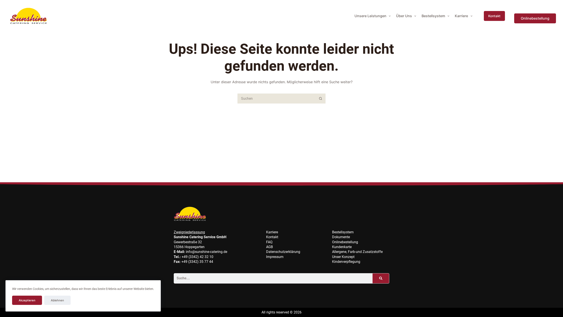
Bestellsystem (433, 16)
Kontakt (494, 16)
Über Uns (404, 16)
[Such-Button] (320, 98)
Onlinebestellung (535, 18)
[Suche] (381, 278)
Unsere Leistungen (370, 16)
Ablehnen (57, 300)
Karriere (461, 16)
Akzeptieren (27, 300)
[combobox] (277, 98)
